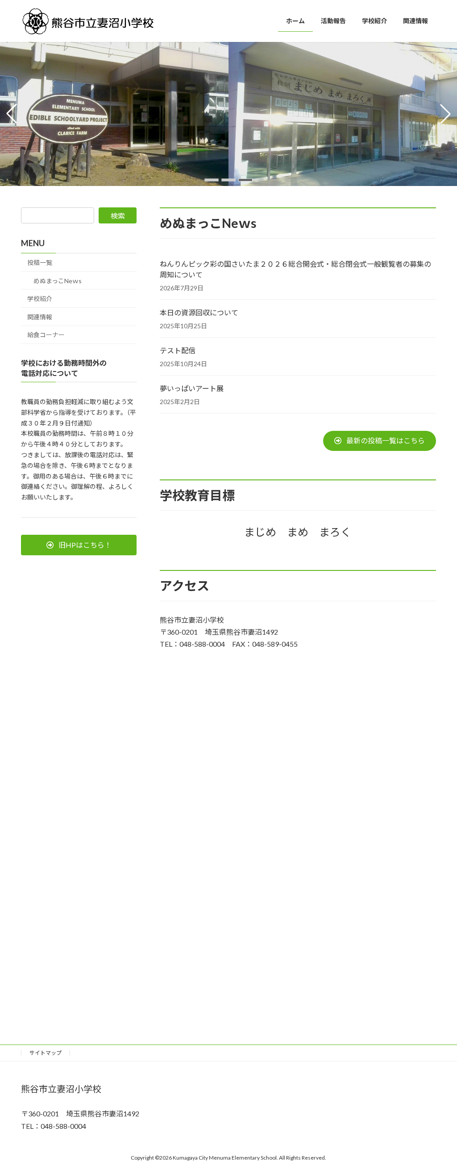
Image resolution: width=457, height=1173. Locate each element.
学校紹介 (39, 298)
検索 (118, 215)
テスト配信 (177, 350)
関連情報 (39, 317)
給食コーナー (46, 335)
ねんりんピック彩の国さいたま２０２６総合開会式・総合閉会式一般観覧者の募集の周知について (295, 269)
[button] (211, 180)
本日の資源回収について (199, 312)
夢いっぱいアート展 (192, 388)
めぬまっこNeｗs (57, 281)
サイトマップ (45, 1052)
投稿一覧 (39, 262)
